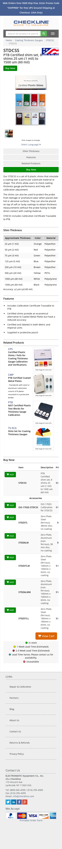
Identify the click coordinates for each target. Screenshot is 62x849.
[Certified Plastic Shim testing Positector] (9, 133)
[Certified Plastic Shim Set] (31, 100)
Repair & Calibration (20, 686)
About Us (14, 720)
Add (11, 474)
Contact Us (15, 731)
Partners (14, 697)
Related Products (31, 163)
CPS (10, 349)
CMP (11, 374)
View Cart (47, 636)
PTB (10, 402)
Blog (12, 709)
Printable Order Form (31, 820)
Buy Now (31, 169)
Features (31, 157)
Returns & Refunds (20, 742)
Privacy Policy (17, 753)
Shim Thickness (31, 151)
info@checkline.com (23, 796)
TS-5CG (12, 428)
